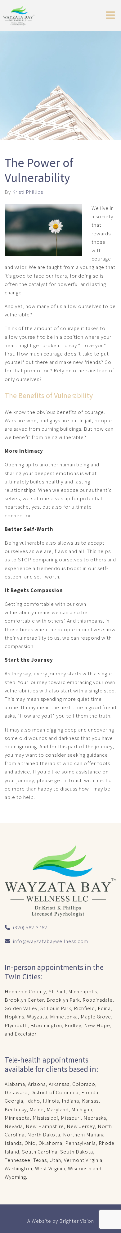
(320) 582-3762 (30, 927)
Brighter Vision (76, 1220)
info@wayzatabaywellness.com (50, 941)
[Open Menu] (110, 15)
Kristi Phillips (27, 192)
